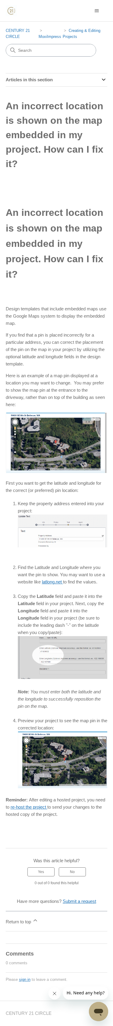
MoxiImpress (50, 36)
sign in (24, 979)
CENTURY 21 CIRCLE (29, 1013)
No (72, 872)
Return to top (19, 921)
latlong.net (52, 581)
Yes (41, 872)
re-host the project (29, 807)
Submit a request (79, 901)
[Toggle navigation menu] (96, 11)
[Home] (11, 10)
